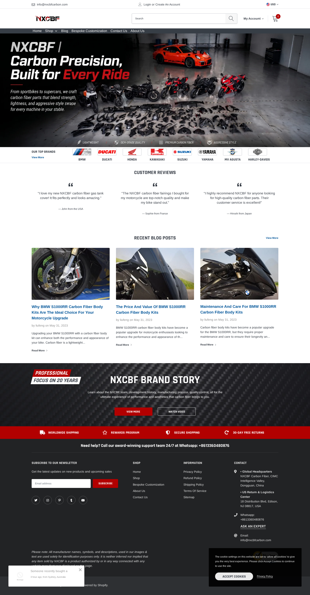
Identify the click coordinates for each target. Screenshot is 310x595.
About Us (139, 491)
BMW (82, 160)
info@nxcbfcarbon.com (52, 4)
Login (147, 4)
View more (38, 157)
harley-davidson (261, 160)
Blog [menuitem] (64, 31)
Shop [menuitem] (49, 31)
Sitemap (188, 497)
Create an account (167, 4)
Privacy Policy (192, 471)
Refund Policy (192, 478)
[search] (231, 18)
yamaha (207, 160)
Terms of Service (194, 491)
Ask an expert (253, 526)
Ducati (107, 160)
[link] (36, 500)
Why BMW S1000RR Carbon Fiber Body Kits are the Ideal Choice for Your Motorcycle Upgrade (67, 312)
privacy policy (265, 576)
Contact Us (140, 497)
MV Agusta (233, 160)
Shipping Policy (193, 484)
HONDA (132, 160)
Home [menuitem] (37, 31)
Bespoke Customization (148, 484)
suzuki (182, 160)
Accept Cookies (234, 576)
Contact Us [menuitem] (119, 31)
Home (137, 471)
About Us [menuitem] (137, 31)
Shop (136, 478)
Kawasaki (157, 160)
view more (272, 237)
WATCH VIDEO (176, 412)
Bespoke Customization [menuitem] (89, 31)
